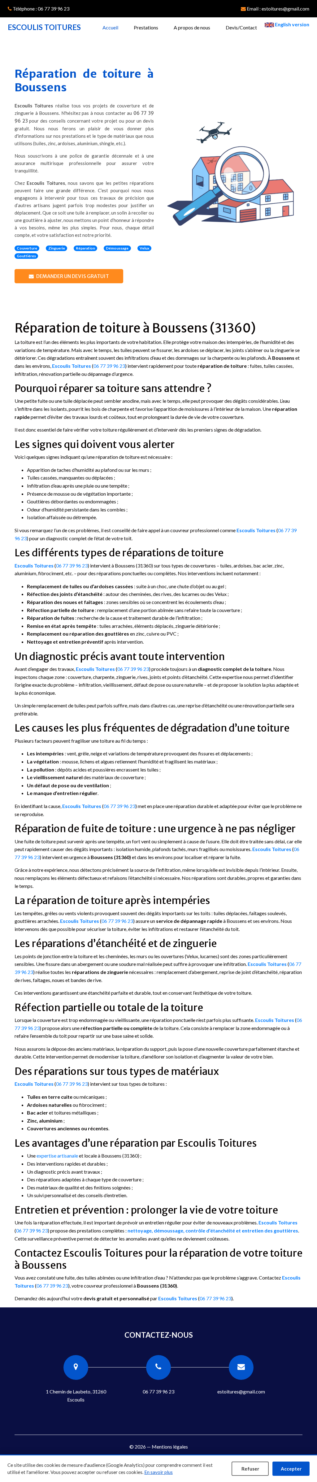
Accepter (291, 1468)
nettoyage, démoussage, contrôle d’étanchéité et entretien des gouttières (213, 1230)
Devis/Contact (241, 27)
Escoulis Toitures (71, 366)
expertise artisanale (57, 1155)
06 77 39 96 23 (109, 366)
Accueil (114, 27)
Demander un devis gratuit (72, 276)
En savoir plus (158, 1472)
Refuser (250, 1468)
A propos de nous (192, 27)
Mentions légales (170, 1446)
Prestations (146, 27)
